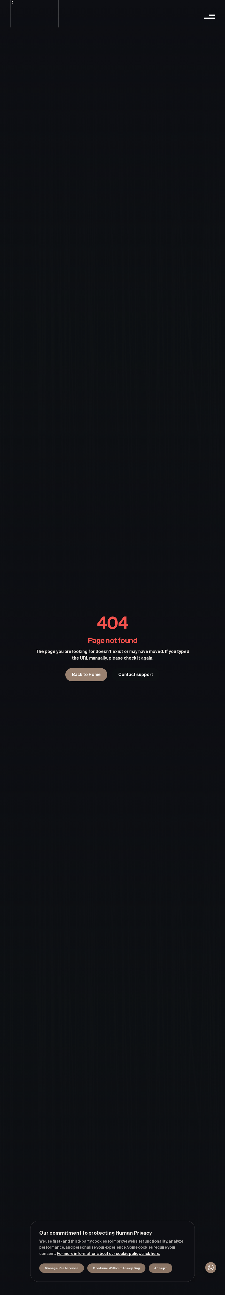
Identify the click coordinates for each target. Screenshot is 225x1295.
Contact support (135, 674)
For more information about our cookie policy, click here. (108, 1254)
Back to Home (86, 674)
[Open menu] (209, 16)
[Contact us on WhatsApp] (210, 1267)
